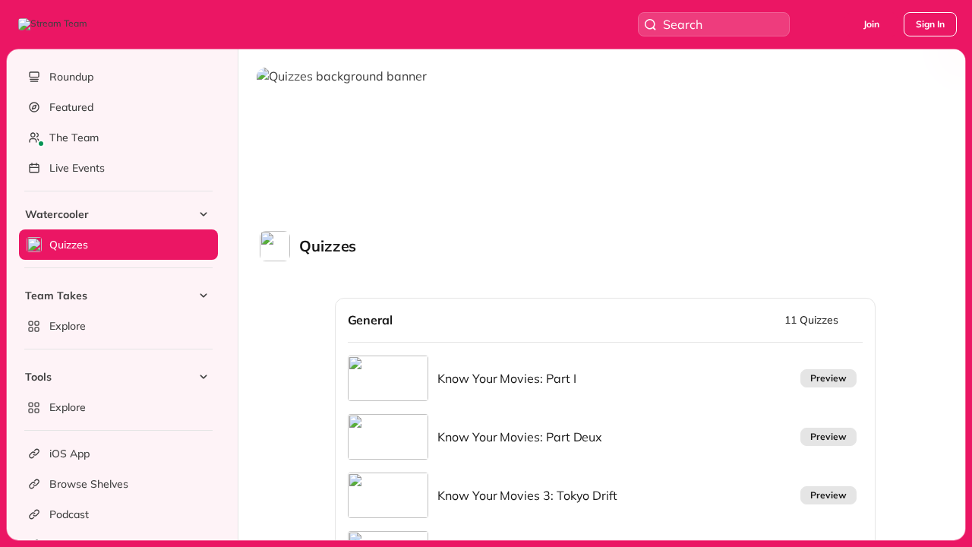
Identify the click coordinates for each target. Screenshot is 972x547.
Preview (828, 378)
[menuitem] (118, 229)
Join (871, 24)
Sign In (930, 24)
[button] (54, 24)
